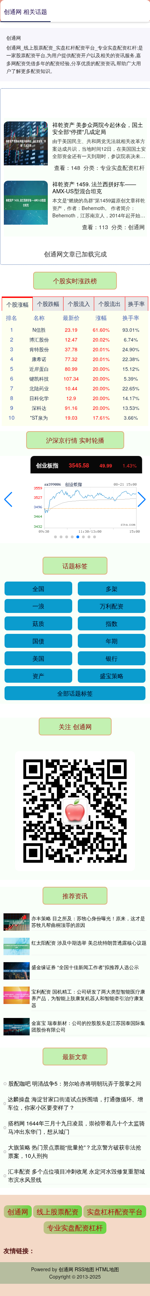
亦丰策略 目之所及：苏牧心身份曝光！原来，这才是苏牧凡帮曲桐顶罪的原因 (88, 922)
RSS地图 (84, 1269)
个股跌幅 (48, 304)
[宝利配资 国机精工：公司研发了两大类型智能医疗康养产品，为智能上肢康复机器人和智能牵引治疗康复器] (16, 999)
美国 (38, 658)
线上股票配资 (57, 1211)
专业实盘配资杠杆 (75, 1227)
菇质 (38, 623)
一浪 (38, 605)
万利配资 (111, 605)
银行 (112, 658)
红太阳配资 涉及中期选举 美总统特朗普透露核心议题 (89, 942)
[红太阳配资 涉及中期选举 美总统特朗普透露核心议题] (16, 946)
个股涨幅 (17, 304)
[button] (8, 499)
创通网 (17, 1211)
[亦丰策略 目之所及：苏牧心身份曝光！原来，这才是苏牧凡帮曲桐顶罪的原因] (16, 922)
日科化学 (39, 398)
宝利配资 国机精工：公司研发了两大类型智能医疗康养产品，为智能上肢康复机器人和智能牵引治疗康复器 (88, 998)
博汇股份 (39, 339)
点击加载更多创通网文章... (75, 253)
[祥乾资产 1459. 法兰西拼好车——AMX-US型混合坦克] (26, 203)
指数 (112, 623)
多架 (112, 588)
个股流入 (79, 304)
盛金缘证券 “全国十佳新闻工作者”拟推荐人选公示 (85, 967)
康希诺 (39, 358)
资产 (38, 675)
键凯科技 (39, 378)
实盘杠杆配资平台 (115, 1211)
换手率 (136, 304)
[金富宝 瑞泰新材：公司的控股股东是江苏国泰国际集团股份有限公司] (16, 1026)
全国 (38, 588)
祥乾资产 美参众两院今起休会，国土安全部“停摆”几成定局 (97, 128)
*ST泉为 (39, 417)
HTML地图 (107, 1269)
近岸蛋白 (39, 368)
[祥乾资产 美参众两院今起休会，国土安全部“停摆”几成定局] (26, 143)
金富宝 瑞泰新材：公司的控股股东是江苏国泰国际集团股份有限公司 (88, 1026)
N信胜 (39, 329)
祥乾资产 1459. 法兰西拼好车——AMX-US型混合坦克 (94, 187)
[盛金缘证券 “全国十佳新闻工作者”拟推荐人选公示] (16, 971)
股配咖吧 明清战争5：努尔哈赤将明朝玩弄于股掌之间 (74, 1083)
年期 (112, 640)
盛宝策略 (111, 675)
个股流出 (109, 304)
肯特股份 (39, 349)
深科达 (39, 407)
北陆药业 (39, 388)
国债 (38, 640)
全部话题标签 (75, 693)
